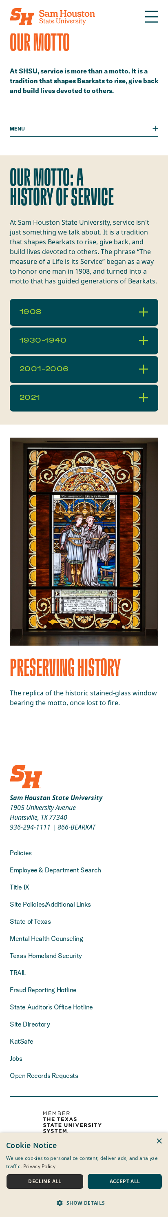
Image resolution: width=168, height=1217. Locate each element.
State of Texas (30, 921)
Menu (17, 129)
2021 (30, 397)
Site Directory (30, 1024)
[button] (84, 1203)
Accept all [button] (125, 1181)
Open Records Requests (44, 1075)
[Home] (52, 16)
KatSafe (21, 1041)
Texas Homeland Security (46, 955)
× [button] (159, 1141)
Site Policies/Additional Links (50, 904)
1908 (31, 312)
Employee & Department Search (55, 870)
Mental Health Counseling (46, 938)
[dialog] (84, 1175)
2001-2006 (44, 369)
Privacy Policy (39, 1166)
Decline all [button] (44, 1181)
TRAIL (18, 973)
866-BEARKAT (76, 827)
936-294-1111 (30, 827)
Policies (21, 853)
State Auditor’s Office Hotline (51, 1007)
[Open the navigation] (151, 16)
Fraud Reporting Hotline (43, 990)
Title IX (19, 887)
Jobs (16, 1058)
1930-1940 (43, 340)
